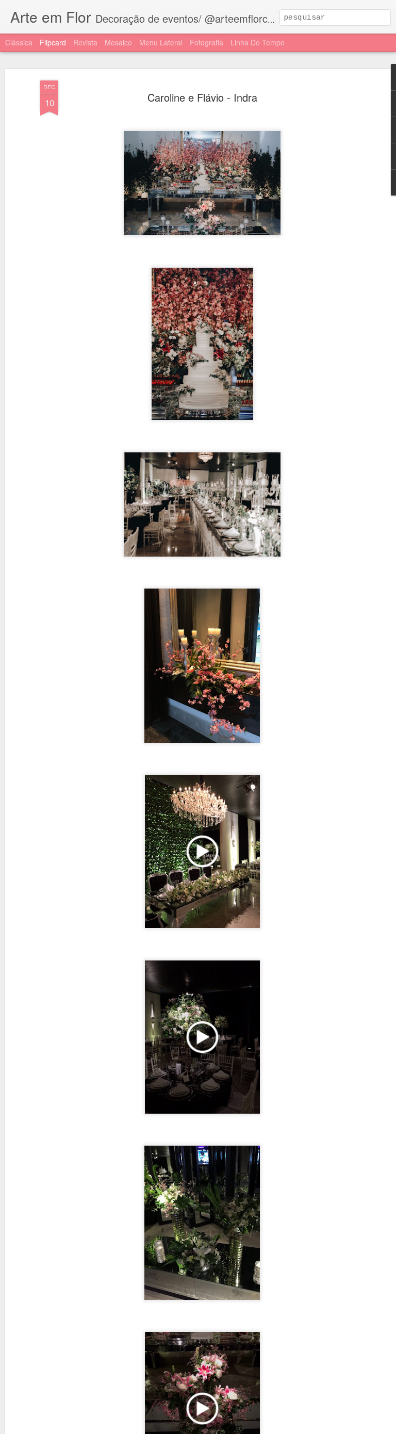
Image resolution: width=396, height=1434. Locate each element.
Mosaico (118, 42)
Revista (85, 42)
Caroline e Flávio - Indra (202, 97)
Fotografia (206, 42)
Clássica (18, 42)
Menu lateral (161, 42)
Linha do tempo (257, 42)
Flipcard (53, 42)
